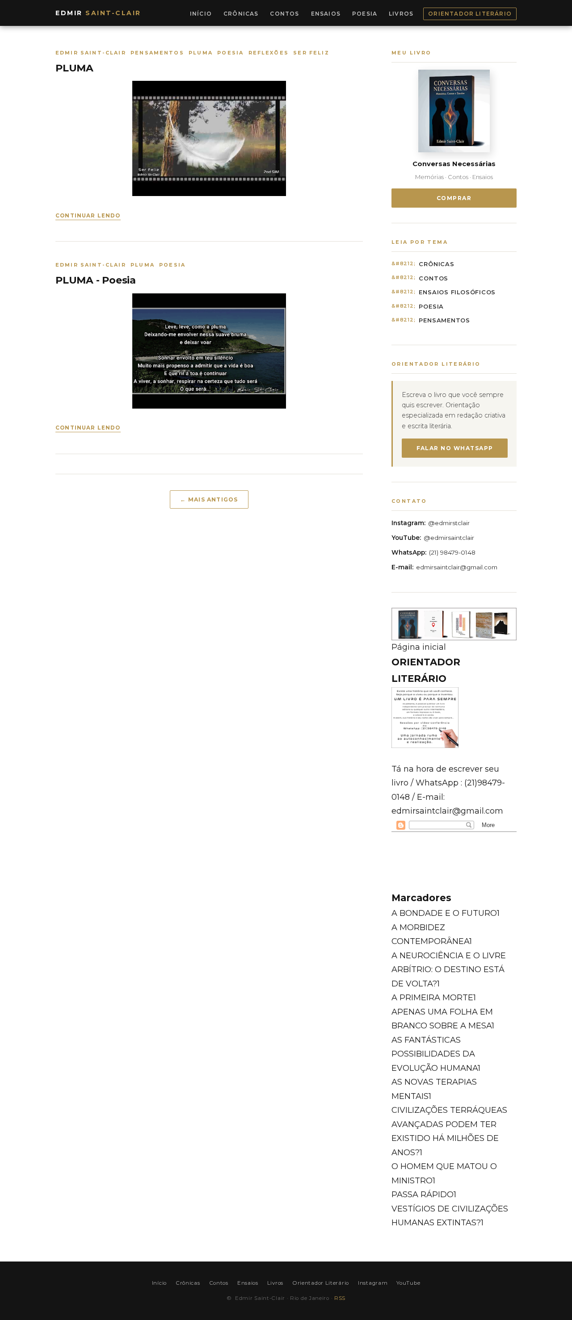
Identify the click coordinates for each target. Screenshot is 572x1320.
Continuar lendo (88, 216)
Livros (401, 14)
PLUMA (74, 68)
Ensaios (326, 14)
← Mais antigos (209, 499)
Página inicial (418, 647)
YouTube (408, 1283)
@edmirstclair (449, 522)
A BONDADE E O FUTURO (445, 913)
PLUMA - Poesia (95, 280)
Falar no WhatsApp (454, 448)
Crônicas (241, 14)
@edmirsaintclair (449, 537)
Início (201, 14)
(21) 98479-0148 (452, 552)
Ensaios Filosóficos (457, 292)
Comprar (454, 198)
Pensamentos (444, 320)
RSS (339, 1298)
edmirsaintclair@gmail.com (456, 567)
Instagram (372, 1283)
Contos (284, 14)
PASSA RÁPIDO (423, 1194)
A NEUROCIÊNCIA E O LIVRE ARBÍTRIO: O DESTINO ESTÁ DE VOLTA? (448, 970)
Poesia (364, 14)
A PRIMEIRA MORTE (433, 998)
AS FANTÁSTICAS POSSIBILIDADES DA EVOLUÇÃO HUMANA (435, 1054)
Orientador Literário (470, 14)
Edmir (98, 13)
